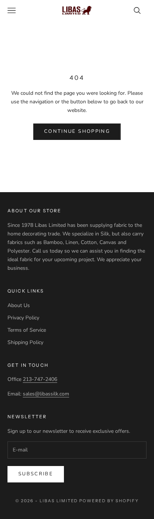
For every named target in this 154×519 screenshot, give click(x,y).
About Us (18, 305)
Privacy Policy (23, 317)
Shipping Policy (25, 342)
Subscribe (35, 473)
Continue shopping (77, 131)
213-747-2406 (40, 379)
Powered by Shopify (109, 500)
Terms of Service (26, 330)
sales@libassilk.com (46, 393)
